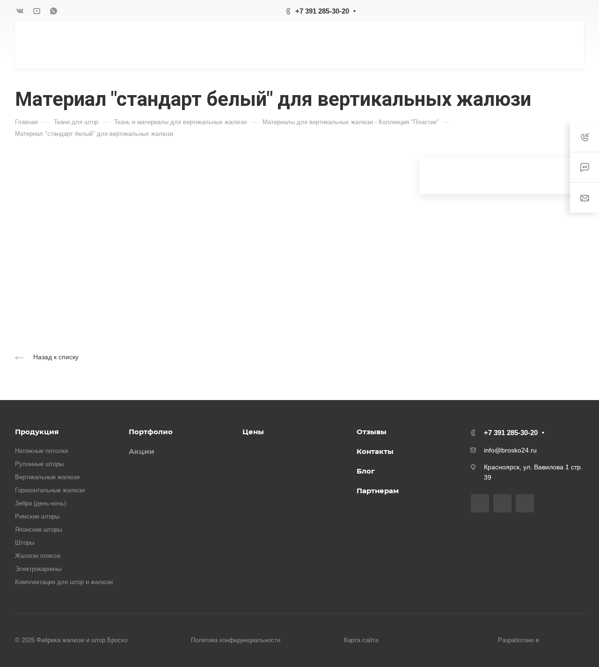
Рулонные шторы (39, 463)
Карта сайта (361, 640)
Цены (253, 431)
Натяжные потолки (41, 450)
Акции (141, 451)
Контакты (375, 451)
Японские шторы (38, 529)
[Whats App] (53, 10)
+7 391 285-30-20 (322, 11)
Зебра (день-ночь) (40, 503)
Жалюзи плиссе (37, 555)
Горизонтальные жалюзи (50, 490)
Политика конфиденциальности (235, 640)
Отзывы (372, 431)
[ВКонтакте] (19, 10)
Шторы (24, 542)
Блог (366, 471)
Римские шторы (37, 516)
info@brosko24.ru (510, 450)
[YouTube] (36, 10)
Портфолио (151, 431)
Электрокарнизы (38, 568)
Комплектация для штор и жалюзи (64, 581)
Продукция (36, 431)
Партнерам (378, 490)
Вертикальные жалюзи (47, 477)
